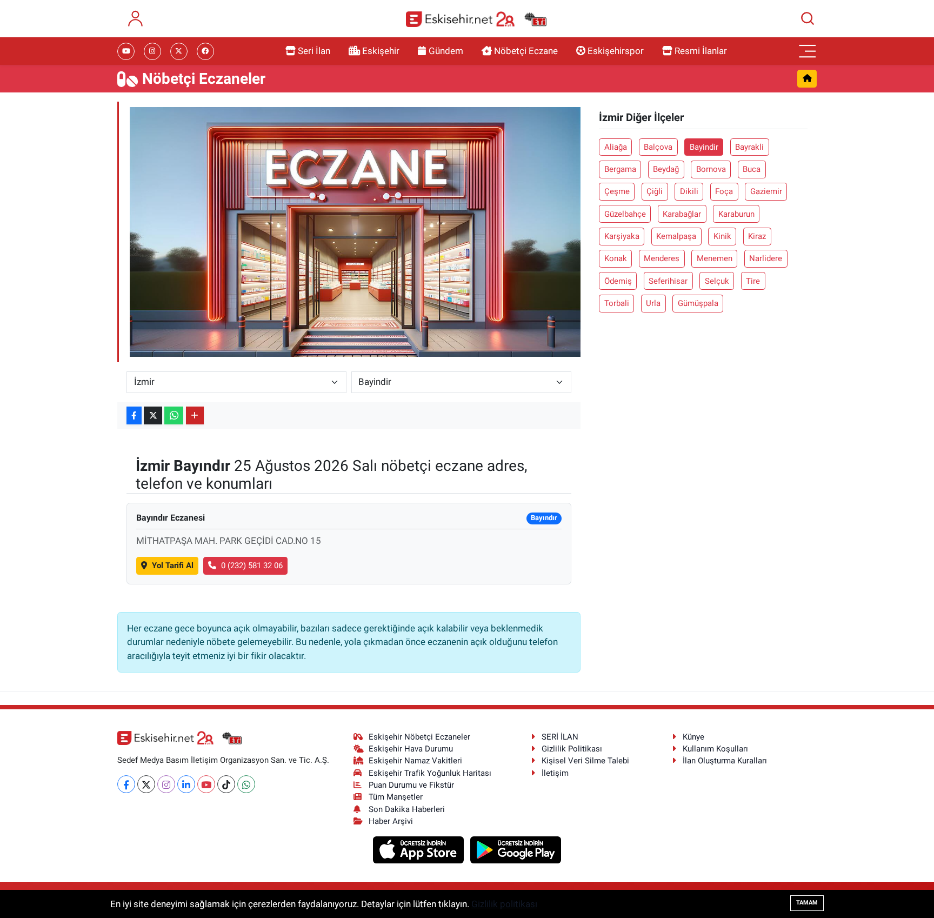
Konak (615, 258)
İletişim (555, 773)
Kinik (722, 236)
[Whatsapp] (246, 784)
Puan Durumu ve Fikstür (411, 785)
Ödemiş (618, 281)
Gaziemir (766, 191)
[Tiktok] (226, 784)
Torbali (616, 303)
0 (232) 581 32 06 (252, 565)
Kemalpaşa (676, 236)
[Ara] (807, 18)
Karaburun (736, 214)
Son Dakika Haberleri (407, 809)
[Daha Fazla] (195, 415)
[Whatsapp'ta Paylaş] (173, 415)
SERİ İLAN (560, 737)
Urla (653, 303)
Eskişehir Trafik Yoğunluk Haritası (430, 773)
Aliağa (615, 147)
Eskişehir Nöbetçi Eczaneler (419, 737)
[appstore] (420, 849)
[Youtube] (206, 784)
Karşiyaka (621, 236)
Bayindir (704, 147)
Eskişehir (380, 50)
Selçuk (717, 281)
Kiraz (757, 236)
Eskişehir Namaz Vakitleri (415, 761)
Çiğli (654, 191)
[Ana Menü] (807, 51)
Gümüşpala (698, 303)
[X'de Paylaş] (153, 415)
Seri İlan (314, 50)
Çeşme (617, 191)
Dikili (689, 191)
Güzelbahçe (625, 214)
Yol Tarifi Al (173, 565)
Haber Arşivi (391, 821)
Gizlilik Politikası (572, 749)
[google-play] (516, 849)
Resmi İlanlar (701, 50)
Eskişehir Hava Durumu (411, 749)
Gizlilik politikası (504, 904)
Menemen (714, 258)
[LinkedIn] (186, 784)
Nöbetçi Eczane (526, 50)
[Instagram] (166, 784)
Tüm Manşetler (396, 797)
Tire (753, 281)
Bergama (620, 169)
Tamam (807, 902)
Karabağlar (682, 214)
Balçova (658, 147)
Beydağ (666, 169)
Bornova (711, 169)
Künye (693, 737)
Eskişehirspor (616, 50)
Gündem (446, 50)
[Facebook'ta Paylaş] (134, 415)
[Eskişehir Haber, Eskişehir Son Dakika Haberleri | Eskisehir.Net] (476, 18)
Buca (751, 169)
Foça (724, 191)
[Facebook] (126, 784)
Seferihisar (668, 281)
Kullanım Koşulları (715, 749)
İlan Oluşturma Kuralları (725, 761)
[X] (146, 784)
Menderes (661, 258)
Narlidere (765, 258)
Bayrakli (749, 147)
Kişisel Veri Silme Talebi (585, 761)
